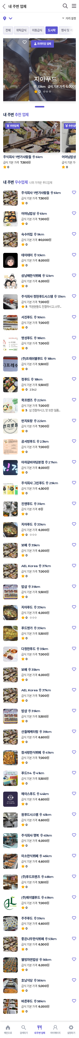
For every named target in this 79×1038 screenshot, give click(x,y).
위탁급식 (21, 30)
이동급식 (37, 30)
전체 (8, 30)
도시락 (51, 30)
